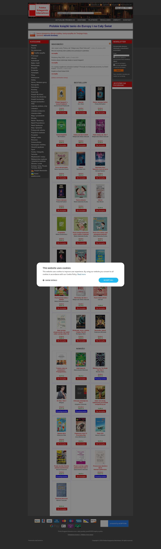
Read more (81, 274)
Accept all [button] (108, 280)
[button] (50, 280)
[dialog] (80, 274)
